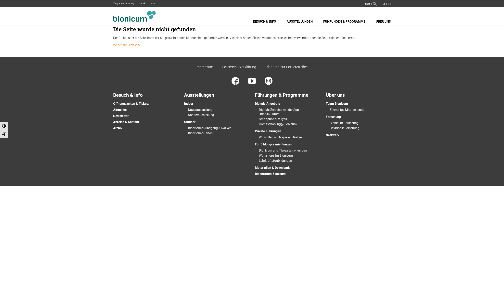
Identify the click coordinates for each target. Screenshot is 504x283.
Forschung (333, 117)
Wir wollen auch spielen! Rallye (280, 137)
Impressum (204, 67)
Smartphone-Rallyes (273, 119)
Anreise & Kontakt (126, 122)
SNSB (142, 3)
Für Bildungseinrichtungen (273, 144)
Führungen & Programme (344, 21)
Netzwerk (332, 135)
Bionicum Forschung (344, 123)
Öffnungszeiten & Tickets (131, 104)
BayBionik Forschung (344, 128)
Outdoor (189, 122)
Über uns (383, 21)
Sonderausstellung (201, 115)
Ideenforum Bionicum (270, 174)
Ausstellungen (300, 21)
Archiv (117, 128)
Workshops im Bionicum (276, 155)
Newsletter (121, 116)
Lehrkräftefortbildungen (275, 161)
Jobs (152, 3)
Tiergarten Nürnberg (123, 3)
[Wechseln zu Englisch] (389, 4)
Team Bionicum (337, 104)
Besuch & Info (264, 21)
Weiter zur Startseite (127, 45)
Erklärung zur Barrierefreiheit (287, 67)
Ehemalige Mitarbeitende (347, 110)
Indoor (188, 104)
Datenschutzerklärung (239, 67)
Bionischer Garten (200, 133)
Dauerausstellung (200, 110)
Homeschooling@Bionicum (278, 124)
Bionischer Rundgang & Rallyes (209, 128)
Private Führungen (268, 131)
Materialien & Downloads (272, 168)
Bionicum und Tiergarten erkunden (283, 150)
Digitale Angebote (267, 104)
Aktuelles (120, 110)
